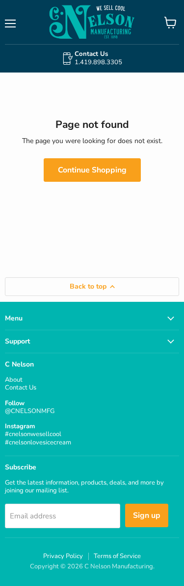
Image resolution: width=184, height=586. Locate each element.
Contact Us (20, 387)
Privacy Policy (63, 556)
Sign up (146, 515)
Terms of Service (117, 556)
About (14, 379)
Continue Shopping (92, 170)
